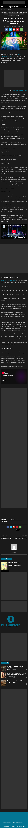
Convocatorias (9, 824)
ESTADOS (10, 13)
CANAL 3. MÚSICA (4, 12)
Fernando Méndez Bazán (20, 90)
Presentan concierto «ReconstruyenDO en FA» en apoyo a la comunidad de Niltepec (17, 564)
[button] (26, 6)
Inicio (2, 9)
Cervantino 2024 (10, 519)
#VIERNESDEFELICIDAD (4, 570)
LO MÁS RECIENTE (12, 15)
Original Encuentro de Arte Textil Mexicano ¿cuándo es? (20, 538)
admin (7, 26)
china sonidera (4, 521)
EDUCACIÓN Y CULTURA (18, 12)
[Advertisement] (14, 2)
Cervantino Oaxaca (18, 519)
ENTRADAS (25, 12)
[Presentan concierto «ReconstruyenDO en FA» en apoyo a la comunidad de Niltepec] (4, 567)
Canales (14, 824)
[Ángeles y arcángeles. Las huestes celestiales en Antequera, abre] (3, 668)
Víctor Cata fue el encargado (8, 280)
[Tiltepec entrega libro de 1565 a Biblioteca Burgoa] (3, 683)
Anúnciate (20, 824)
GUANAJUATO (15, 13)
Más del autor (15, 558)
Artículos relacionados (6, 558)
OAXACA (17, 15)
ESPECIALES (6, 13)
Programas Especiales (7, 822)
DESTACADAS (10, 12)
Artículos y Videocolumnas (18, 822)
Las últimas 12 (21, 13)
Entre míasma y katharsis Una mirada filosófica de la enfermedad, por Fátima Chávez (16, 674)
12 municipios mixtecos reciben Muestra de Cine (6, 538)
